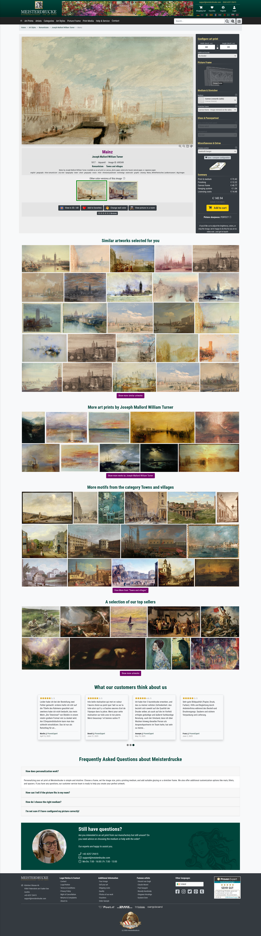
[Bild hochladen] (239, 21)
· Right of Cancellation (68, 894)
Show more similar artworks (130, 395)
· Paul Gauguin (142, 888)
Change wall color (117, 208)
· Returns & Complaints (68, 898)
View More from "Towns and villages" (130, 590)
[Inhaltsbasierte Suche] (233, 21)
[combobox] (217, 56)
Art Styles (60, 21)
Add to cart (219, 208)
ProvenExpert (51, 733)
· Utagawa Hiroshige (144, 894)
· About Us (63, 901)
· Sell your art (103, 885)
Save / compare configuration (218, 158)
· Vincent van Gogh (144, 881)
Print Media (88, 21)
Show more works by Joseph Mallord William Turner (130, 475)
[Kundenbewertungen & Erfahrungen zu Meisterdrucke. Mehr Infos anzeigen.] (227, 887)
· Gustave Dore (142, 898)
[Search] (227, 21)
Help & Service (103, 21)
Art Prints (28, 21)
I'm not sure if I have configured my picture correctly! (52, 811)
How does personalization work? (42, 771)
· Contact (63, 881)
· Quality (101, 891)
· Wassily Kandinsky (144, 891)
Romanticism (44, 27)
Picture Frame (74, 21)
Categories (49, 21)
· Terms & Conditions (67, 888)
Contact (115, 20)
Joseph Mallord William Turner (63, 27)
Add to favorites (94, 208)
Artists (38, 21)
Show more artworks (130, 673)
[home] (21, 21)
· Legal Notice (65, 885)
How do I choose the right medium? (43, 802)
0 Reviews (113, 213)
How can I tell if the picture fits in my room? (48, 792)
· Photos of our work (105, 894)
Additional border (204, 52)
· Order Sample (103, 901)
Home (23, 27)
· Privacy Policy (65, 891)
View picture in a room (144, 208)
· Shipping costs (104, 888)
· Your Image (103, 881)
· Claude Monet (142, 885)
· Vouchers (102, 898)
